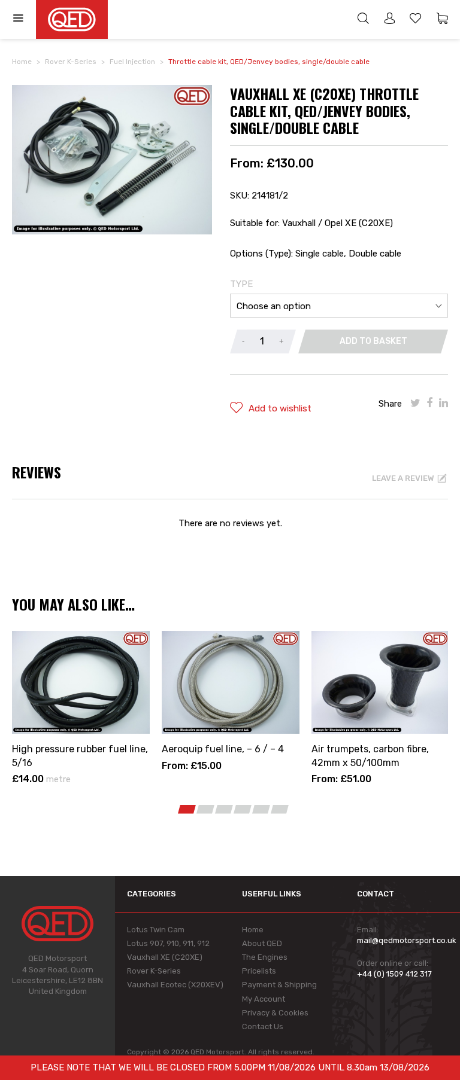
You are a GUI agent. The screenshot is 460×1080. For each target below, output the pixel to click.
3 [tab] (224, 809)
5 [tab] (261, 809)
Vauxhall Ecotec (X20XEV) (175, 984)
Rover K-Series (70, 61)
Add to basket (373, 341)
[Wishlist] (416, 19)
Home (22, 61)
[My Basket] (442, 19)
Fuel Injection (132, 61)
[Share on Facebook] (429, 403)
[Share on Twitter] (415, 403)
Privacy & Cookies (275, 1012)
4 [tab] (243, 809)
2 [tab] (205, 809)
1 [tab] (187, 809)
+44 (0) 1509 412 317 (394, 973)
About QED (262, 943)
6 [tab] (280, 809)
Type (241, 284)
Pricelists (259, 970)
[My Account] (389, 19)
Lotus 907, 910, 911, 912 (168, 943)
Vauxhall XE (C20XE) (164, 957)
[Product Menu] (24, 19)
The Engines (265, 957)
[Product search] (363, 19)
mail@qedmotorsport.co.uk (406, 940)
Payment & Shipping (279, 984)
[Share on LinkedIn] (443, 403)
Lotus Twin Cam (155, 929)
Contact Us (262, 1026)
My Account (263, 998)
